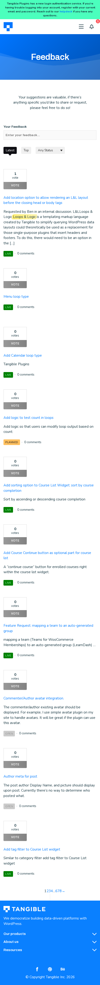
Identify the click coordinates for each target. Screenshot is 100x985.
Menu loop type (16, 296)
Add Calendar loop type (22, 355)
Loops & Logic (24, 216)
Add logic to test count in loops (28, 417)
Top (26, 150)
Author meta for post (20, 776)
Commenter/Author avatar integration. (33, 698)
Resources (12, 950)
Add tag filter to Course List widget (31, 849)
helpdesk (66, 11)
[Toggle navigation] (81, 26)
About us (11, 942)
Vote (15, 185)
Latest (10, 150)
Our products (14, 934)
